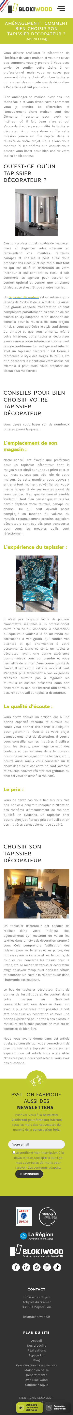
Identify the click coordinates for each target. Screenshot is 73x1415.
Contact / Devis (36, 1385)
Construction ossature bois (36, 1365)
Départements (36, 1375)
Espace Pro (37, 1355)
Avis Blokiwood (36, 1380)
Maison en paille (36, 1370)
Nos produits (36, 1345)
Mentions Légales (35, 1397)
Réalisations (36, 1350)
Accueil (31, 39)
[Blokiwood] (32, 8)
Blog (43, 39)
